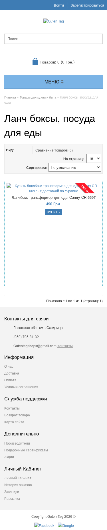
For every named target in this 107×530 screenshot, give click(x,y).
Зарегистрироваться (87, 5)
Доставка (11, 373)
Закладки (11, 491)
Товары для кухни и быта (38, 97)
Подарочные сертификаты (26, 449)
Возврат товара (17, 414)
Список (19, 150)
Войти (59, 5)
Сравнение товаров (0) (54, 150)
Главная (10, 97)
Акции (9, 456)
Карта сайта (14, 421)
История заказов (18, 484)
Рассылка (12, 498)
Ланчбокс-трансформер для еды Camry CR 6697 (54, 197)
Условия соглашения (21, 386)
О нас (8, 366)
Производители (17, 443)
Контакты (65, 345)
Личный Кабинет (17, 477)
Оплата (10, 379)
